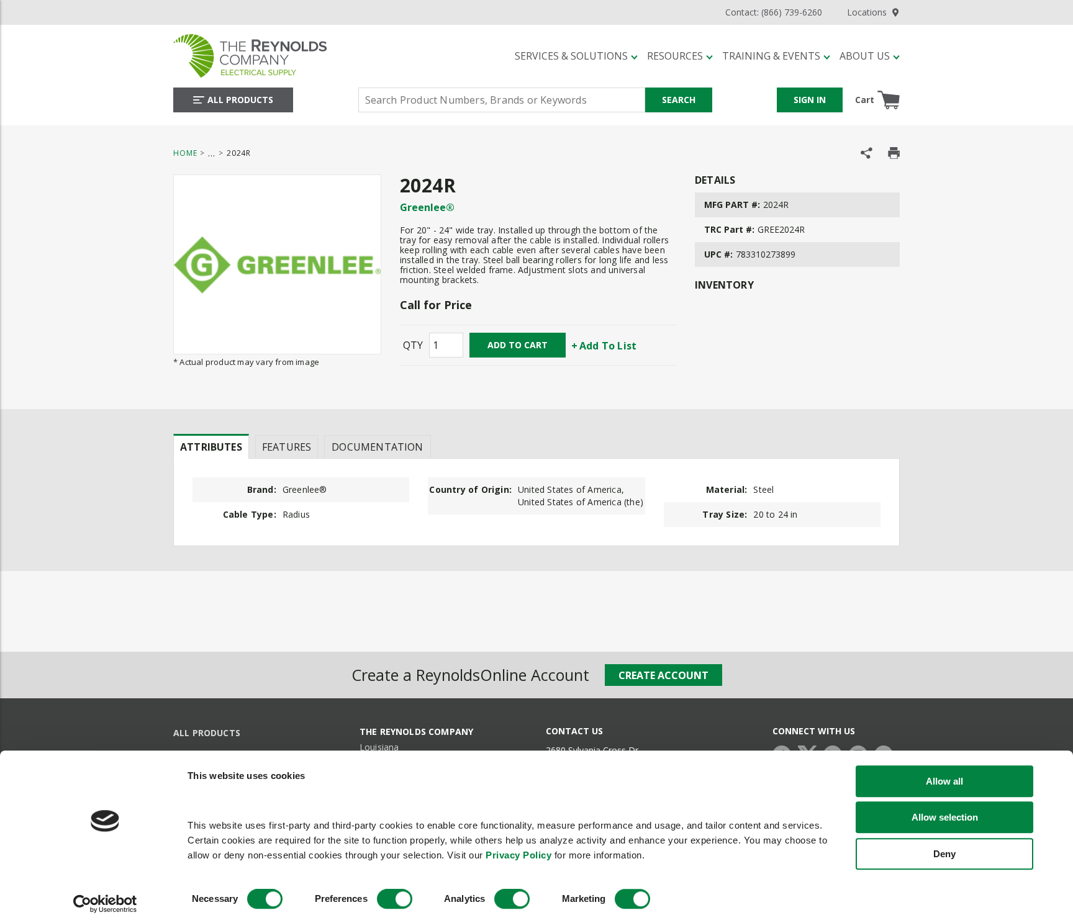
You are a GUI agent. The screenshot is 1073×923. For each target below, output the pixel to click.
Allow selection (945, 817)
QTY (413, 345)
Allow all (944, 781)
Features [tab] (286, 447)
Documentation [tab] (377, 447)
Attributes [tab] (211, 447)
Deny (944, 854)
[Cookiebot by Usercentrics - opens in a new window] (105, 904)
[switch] (394, 899)
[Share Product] (866, 153)
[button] (576, 55)
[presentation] (211, 446)
